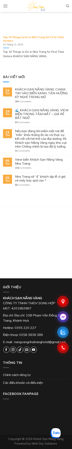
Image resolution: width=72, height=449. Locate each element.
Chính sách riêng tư (16, 375)
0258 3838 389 (31, 335)
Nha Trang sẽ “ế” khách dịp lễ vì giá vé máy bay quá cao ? (40, 178)
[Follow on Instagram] (13, 350)
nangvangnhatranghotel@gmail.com (40, 342)
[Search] (67, 6)
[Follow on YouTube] (33, 350)
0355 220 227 (25, 328)
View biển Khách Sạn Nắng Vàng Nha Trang (39, 161)
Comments (23, 101)
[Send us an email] (27, 350)
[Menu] (5, 6)
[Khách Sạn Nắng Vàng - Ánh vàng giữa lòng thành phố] (36, 6)
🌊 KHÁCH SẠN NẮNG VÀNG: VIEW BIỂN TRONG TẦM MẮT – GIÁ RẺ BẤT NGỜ (42, 114)
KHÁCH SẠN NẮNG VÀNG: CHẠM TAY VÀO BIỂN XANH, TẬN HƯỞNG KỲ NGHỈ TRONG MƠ (41, 93)
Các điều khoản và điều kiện (23, 383)
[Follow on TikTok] (20, 350)
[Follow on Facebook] (6, 350)
